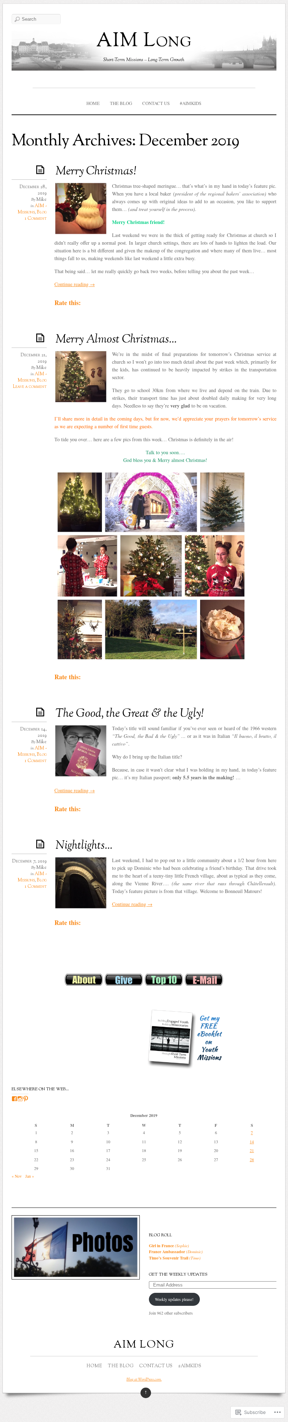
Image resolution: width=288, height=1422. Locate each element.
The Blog (121, 103)
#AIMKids (190, 103)
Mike (41, 200)
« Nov (17, 1176)
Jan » (29, 1176)
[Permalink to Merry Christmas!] (41, 169)
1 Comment (36, 219)
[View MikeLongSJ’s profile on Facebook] (14, 1099)
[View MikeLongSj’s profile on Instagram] (20, 1099)
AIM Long (144, 41)
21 (252, 1150)
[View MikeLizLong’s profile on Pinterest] (25, 1099)
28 (252, 1159)
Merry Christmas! (95, 171)
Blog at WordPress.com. (144, 1379)
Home (93, 103)
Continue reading (74, 284)
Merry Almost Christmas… (116, 339)
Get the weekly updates (178, 1274)
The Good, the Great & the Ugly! (129, 714)
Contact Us (156, 103)
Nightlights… (83, 846)
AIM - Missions (32, 209)
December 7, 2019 (29, 861)
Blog (42, 212)
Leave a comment (30, 387)
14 (252, 1141)
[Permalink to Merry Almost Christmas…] (41, 337)
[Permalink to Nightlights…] (41, 843)
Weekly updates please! (174, 1299)
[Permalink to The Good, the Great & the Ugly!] (41, 711)
